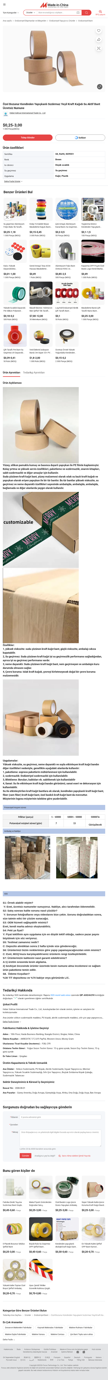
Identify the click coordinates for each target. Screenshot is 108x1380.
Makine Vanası (38, 1334)
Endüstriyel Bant (85, 20)
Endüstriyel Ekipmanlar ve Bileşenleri (30, 20)
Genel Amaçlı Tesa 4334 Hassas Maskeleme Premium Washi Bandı (40, 267)
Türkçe (70, 1360)
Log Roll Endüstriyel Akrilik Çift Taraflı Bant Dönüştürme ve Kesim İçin (66, 309)
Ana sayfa (7, 20)
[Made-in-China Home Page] (54, 5)
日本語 (47, 1357)
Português (88, 1357)
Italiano (99, 1357)
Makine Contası (57, 1334)
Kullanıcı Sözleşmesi (32, 1349)
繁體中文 (37, 1357)
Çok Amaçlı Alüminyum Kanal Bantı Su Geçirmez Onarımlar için (66, 226)
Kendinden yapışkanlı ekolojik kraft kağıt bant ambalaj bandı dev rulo (65, 1246)
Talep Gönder (28, 137)
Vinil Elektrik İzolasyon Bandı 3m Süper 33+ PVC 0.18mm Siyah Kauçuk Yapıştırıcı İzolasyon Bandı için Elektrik (40, 351)
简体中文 (27, 1357)
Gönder (25, 1155)
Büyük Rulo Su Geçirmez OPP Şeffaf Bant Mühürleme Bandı (39, 1246)
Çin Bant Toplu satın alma (81, 1334)
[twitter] (84, 1352)
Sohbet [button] (82, 137)
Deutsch (77, 1357)
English (17, 1357)
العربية (31, 1360)
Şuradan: (14, 1124)
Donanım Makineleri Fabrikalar (18, 1327)
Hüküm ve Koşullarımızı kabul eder (65, 1370)
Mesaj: (15, 1132)
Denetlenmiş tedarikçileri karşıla (35, 1352)
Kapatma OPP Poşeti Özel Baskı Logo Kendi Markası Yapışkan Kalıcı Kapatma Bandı (92, 267)
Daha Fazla (8, 1339)
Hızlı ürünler (96, 1349)
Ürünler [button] (29, 12)
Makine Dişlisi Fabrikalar (15, 1334)
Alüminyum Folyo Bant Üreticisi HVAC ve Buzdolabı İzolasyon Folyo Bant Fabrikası (66, 267)
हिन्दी (51, 1360)
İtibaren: (14, 1117)
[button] (4, 4)
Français (57, 1357)
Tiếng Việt (81, 1360)
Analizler (54, 1352)
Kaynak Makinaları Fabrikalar (50, 1327)
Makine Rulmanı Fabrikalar (80, 1327)
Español (67, 1357)
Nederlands (42, 1360)
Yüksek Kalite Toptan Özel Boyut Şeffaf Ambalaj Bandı (14, 1288)
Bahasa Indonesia (95, 1360)
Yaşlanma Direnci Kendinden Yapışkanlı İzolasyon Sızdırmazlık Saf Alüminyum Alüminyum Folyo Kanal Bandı (92, 226)
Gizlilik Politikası (50, 1349)
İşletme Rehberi (67, 1352)
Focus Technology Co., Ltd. (53, 1365)
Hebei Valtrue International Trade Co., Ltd (27, 113)
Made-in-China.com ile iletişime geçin (74, 1349)
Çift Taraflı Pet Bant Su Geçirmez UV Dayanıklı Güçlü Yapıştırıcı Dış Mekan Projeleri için (13, 351)
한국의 (22, 1360)
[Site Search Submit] (86, 13)
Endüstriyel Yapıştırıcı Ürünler (62, 20)
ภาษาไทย (60, 1360)
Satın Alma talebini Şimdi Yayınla (74, 1155)
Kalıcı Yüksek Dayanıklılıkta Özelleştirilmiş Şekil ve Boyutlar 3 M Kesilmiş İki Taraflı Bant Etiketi (14, 267)
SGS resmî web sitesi (61, 995)
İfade (19, 1349)
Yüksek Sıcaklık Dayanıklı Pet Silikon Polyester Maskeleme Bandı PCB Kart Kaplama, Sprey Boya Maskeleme (15, 309)
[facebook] (78, 1352)
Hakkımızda (8, 1349)
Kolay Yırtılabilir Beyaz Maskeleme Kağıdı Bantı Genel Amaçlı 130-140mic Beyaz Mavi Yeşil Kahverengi (41, 226)
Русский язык (11, 1360)
